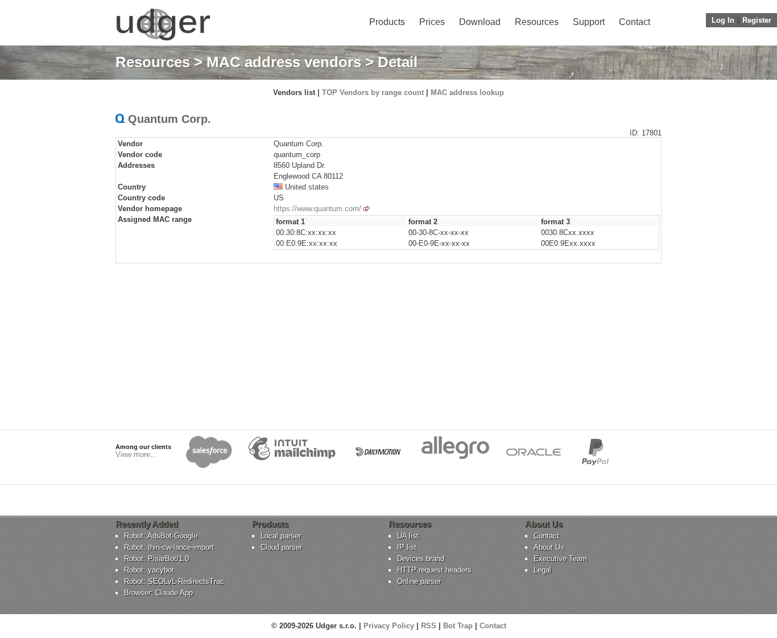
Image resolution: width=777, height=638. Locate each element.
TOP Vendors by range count (373, 92)
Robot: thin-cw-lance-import (169, 547)
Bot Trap (458, 625)
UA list (408, 536)
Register (756, 20)
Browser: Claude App (158, 592)
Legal (542, 570)
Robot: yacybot (149, 570)
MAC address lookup (467, 92)
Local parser (281, 536)
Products (387, 22)
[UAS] (162, 40)
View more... (136, 454)
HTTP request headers (434, 570)
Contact (634, 22)
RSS (428, 625)
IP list (406, 547)
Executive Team (560, 558)
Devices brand (420, 558)
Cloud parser (281, 547)
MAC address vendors (283, 62)
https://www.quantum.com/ (317, 208)
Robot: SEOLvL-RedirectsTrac (174, 581)
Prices (432, 22)
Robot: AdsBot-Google (160, 536)
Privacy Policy (388, 625)
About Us (549, 547)
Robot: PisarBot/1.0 (156, 558)
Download (480, 22)
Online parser (419, 581)
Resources (537, 22)
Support (589, 22)
